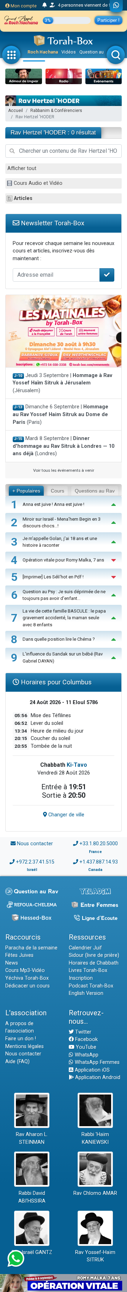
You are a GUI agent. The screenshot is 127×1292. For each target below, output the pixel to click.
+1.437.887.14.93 (98, 862)
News (11, 963)
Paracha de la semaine (31, 948)
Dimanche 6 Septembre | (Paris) (60, 414)
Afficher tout (21, 168)
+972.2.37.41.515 (35, 862)
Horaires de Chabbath (94, 963)
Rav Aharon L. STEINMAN (32, 1138)
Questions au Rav (95, 491)
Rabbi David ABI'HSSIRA (32, 1197)
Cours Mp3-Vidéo (25, 970)
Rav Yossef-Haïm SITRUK (95, 1256)
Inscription (81, 978)
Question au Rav (95, 52)
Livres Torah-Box (88, 970)
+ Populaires (26, 491)
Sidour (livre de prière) (94, 955)
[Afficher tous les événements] (44, 5)
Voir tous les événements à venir (63, 470)
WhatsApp (85, 1055)
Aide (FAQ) (17, 1062)
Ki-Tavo (77, 764)
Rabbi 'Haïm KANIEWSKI (95, 1138)
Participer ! (108, 20)
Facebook (86, 1039)
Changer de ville (65, 815)
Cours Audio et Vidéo (38, 183)
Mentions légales (24, 1046)
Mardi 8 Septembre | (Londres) (63, 446)
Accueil (15, 110)
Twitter (82, 1032)
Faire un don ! (20, 1039)
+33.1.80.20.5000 (98, 844)
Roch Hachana (43, 52)
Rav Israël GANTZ (32, 1252)
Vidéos (68, 52)
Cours (57, 491)
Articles (23, 198)
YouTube (85, 1047)
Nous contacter (35, 844)
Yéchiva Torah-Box (27, 978)
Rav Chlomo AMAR (95, 1193)
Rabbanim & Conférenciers (56, 110)
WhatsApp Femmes (96, 1062)
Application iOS (91, 1070)
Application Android (97, 1077)
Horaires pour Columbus (55, 682)
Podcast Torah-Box (91, 986)
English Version (86, 993)
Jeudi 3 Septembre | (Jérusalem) (62, 383)
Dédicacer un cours (27, 986)
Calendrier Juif (85, 948)
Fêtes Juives (19, 955)
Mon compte (23, 5)
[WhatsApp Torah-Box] (116, 6)
